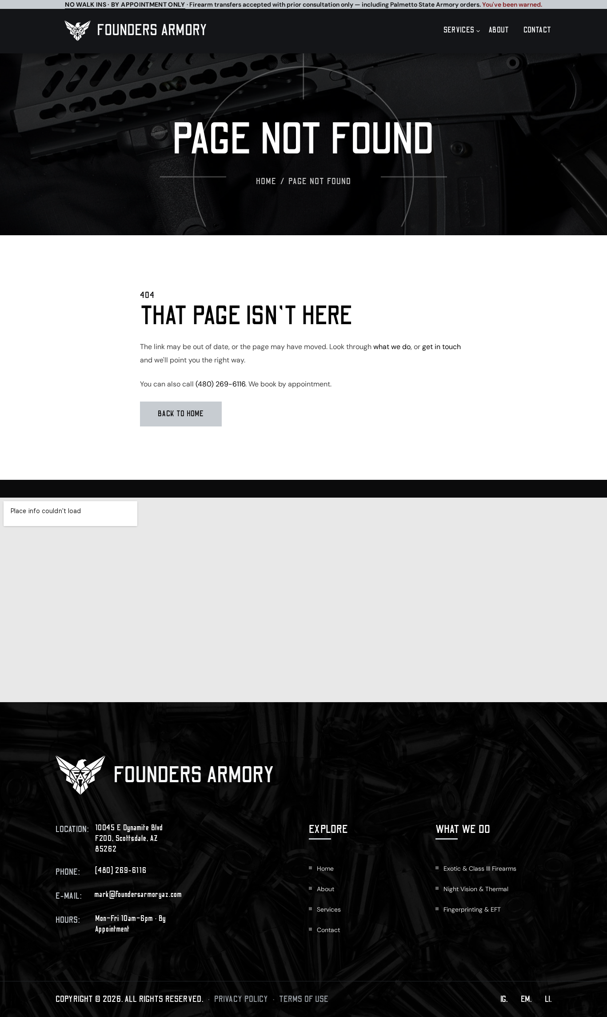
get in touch (441, 346)
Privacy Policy (241, 999)
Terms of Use (304, 999)
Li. (548, 999)
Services (459, 30)
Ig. (503, 999)
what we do (392, 346)
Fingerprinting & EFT (472, 909)
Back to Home (181, 414)
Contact (537, 30)
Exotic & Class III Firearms (479, 868)
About (499, 30)
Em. (526, 999)
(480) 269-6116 (220, 384)
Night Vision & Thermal (475, 889)
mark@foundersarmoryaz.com (138, 894)
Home (266, 181)
